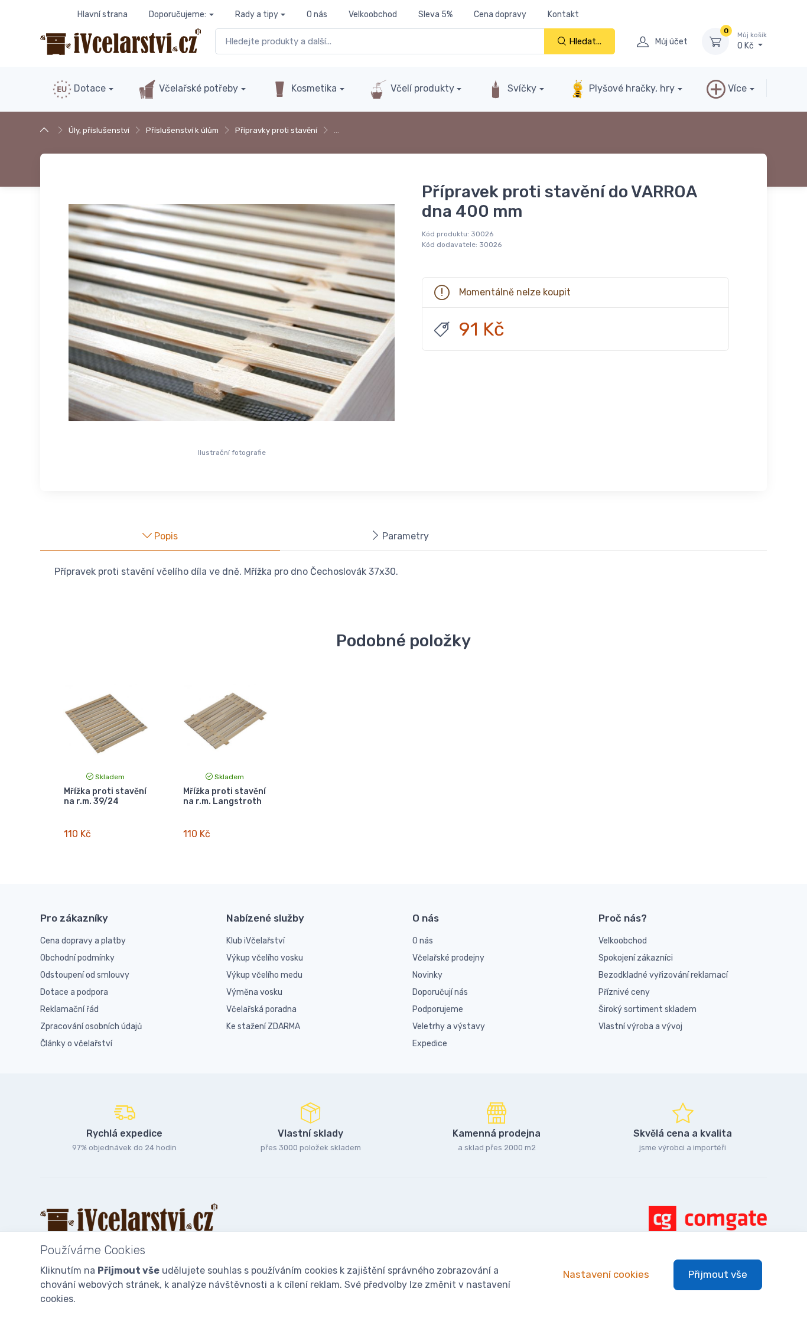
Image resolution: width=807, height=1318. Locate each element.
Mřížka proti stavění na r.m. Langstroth (224, 796)
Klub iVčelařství (255, 941)
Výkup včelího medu (264, 975)
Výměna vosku (254, 992)
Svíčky (520, 88)
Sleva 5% (435, 14)
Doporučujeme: (177, 14)
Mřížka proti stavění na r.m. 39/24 (105, 796)
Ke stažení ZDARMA (263, 1026)
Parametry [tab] (404, 536)
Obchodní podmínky (77, 958)
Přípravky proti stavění (276, 130)
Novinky (427, 975)
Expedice (429, 1044)
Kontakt (563, 14)
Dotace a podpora (74, 992)
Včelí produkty (421, 88)
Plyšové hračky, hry (632, 88)
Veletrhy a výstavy (448, 1026)
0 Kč (752, 41)
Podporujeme (437, 1009)
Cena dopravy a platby (83, 941)
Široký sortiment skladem (647, 1009)
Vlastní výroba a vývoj (640, 1026)
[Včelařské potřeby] (46, 130)
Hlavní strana (102, 14)
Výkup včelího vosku (264, 958)
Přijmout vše (717, 1274)
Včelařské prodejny (448, 958)
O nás (317, 14)
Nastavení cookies (606, 1274)
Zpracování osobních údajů (91, 1026)
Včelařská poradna (261, 1009)
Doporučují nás (440, 992)
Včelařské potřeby (197, 88)
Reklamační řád (69, 1009)
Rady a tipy (256, 14)
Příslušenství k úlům (182, 130)
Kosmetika (313, 88)
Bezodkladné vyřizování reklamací (663, 975)
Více (736, 88)
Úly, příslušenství (99, 130)
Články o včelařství (76, 1044)
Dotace (88, 88)
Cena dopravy (500, 14)
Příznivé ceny (624, 992)
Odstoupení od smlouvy (84, 975)
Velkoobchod (373, 14)
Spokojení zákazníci (635, 958)
